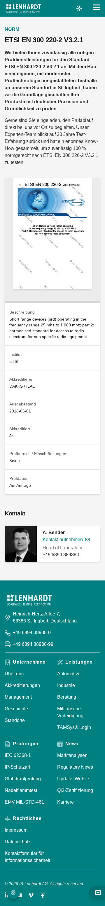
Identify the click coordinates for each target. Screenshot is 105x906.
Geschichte (16, 708)
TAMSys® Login (74, 727)
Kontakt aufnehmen (63, 539)
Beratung (66, 697)
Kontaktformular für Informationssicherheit (27, 857)
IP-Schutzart (17, 767)
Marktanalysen (72, 755)
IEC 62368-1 (18, 755)
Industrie (66, 685)
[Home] (24, 8)
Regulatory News (75, 767)
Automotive (68, 673)
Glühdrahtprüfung (23, 778)
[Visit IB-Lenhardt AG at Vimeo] (31, 895)
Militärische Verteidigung (70, 712)
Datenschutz (18, 841)
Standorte (15, 720)
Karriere (65, 802)
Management (18, 697)
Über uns (14, 673)
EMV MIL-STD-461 (24, 802)
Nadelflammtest (21, 790)
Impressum (16, 830)
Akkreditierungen (22, 685)
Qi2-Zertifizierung (75, 790)
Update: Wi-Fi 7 (73, 778)
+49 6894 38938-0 (61, 554)
